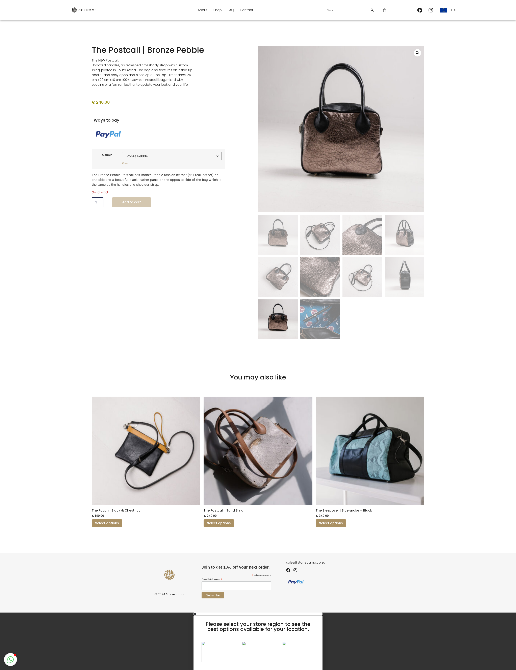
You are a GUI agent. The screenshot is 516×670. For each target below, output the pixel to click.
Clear (125, 163)
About (202, 10)
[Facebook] (420, 10)
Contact (246, 10)
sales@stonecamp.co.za (305, 562)
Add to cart (131, 202)
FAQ (231, 10)
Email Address (212, 579)
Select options (107, 523)
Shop (217, 10)
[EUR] (444, 10)
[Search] (372, 10)
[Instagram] (431, 10)
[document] (258, 641)
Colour (107, 154)
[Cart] (384, 10)
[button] (417, 52)
